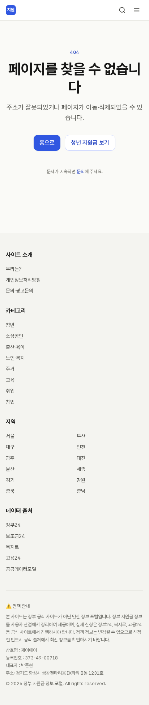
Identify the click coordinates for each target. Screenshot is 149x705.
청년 (10, 325)
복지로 (12, 547)
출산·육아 (15, 347)
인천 (81, 447)
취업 (10, 391)
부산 (81, 436)
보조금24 (15, 536)
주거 (10, 369)
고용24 (13, 558)
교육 (10, 380)
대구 (10, 447)
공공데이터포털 (21, 569)
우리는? (14, 269)
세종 (81, 469)
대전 (81, 458)
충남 (81, 491)
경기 (10, 480)
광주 (10, 458)
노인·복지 (15, 358)
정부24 (13, 525)
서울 (10, 436)
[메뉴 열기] (136, 10)
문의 (81, 171)
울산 (10, 469)
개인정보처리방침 (23, 280)
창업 (10, 402)
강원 (81, 480)
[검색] (122, 10)
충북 (10, 491)
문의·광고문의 (19, 291)
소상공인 (14, 336)
